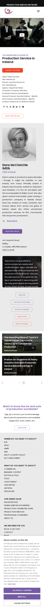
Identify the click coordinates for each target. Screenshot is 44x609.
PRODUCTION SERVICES (14, 511)
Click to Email (8, 172)
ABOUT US (8, 518)
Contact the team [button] (12, 70)
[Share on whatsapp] (19, 106)
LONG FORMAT (10, 481)
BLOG (6, 535)
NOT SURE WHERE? (12, 458)
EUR (5, 442)
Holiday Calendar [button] (22, 309)
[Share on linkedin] (16, 106)
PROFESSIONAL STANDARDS (16, 515)
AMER (6, 448)
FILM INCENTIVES (11, 502)
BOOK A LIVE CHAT (12, 529)
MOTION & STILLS (11, 475)
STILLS (6, 478)
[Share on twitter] (7, 106)
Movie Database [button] (22, 324)
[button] (38, 11)
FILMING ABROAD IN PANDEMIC (17, 505)
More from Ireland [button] (12, 116)
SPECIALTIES (9, 491)
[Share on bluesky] (23, 106)
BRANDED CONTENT (12, 472)
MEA (6, 451)
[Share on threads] (10, 106)
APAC (6, 445)
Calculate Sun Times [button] (22, 302)
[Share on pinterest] (13, 106)
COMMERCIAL (10, 469)
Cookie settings (22, 603)
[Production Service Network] (8, 11)
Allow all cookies (22, 590)
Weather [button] (22, 295)
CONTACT (8, 532)
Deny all (22, 597)
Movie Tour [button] (22, 316)
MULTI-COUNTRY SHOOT (15, 455)
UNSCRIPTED (9, 485)
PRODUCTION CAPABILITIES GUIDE (18, 508)
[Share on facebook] (3, 106)
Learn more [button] (22, 428)
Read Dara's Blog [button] (12, 231)
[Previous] (3, 383)
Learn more (12, 584)
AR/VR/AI (8, 488)
